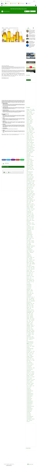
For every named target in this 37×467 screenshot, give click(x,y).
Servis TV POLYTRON (29, 244)
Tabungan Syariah (30, 152)
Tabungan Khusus (31, 206)
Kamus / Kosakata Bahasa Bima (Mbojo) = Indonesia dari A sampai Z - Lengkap (32, 39)
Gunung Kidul (32, 266)
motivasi (30, 229)
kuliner (27, 170)
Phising (32, 336)
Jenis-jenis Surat (28, 322)
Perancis (27, 193)
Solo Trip (33, 351)
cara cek (30, 224)
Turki (31, 281)
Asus (27, 215)
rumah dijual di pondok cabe (29, 198)
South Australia (28, 221)
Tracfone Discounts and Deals (30, 174)
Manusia (31, 270)
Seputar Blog (30, 193)
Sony (30, 276)
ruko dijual (28, 252)
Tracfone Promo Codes (32, 147)
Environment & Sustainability (30, 146)
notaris (33, 229)
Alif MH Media (7, 163)
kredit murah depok (29, 379)
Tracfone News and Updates (29, 179)
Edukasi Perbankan (32, 142)
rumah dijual (32, 128)
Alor (29, 298)
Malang (27, 330)
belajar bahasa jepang (29, 284)
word (33, 257)
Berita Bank (28, 151)
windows (32, 133)
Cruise (33, 238)
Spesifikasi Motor (28, 247)
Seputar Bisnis (28, 347)
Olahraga (32, 192)
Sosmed (33, 276)
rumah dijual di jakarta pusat (29, 402)
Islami (30, 109)
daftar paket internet (29, 370)
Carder (32, 307)
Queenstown (30, 339)
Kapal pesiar (28, 270)
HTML (29, 267)
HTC (27, 267)
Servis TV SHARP (28, 351)
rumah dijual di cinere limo (29, 398)
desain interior (28, 175)
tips (29, 114)
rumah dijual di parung (29, 407)
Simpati (31, 138)
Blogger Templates (28, 304)
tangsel (27, 420)
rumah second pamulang (29, 417)
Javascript (28, 132)
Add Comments (33, 11)
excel (31, 289)
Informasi (30, 321)
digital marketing (28, 289)
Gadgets (32, 313)
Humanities (28, 137)
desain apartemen (28, 371)
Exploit (27, 313)
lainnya (34, 379)
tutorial (32, 119)
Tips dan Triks (28, 169)
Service (31, 275)
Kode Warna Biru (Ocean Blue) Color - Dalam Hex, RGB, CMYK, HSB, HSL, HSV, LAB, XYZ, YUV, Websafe (32, 46)
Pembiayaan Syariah (29, 336)
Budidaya (33, 262)
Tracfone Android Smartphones (30, 178)
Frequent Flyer (28, 216)
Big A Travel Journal (31, 261)
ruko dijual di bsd (31, 252)
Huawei (33, 267)
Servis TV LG (28, 276)
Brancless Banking (28, 165)
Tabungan (32, 114)
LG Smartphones (28, 326)
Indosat (27, 321)
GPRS (29, 313)
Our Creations (28, 161)
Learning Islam (28, 110)
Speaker (31, 352)
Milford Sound (28, 271)
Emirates (30, 202)
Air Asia (29, 188)
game (33, 169)
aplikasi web (31, 132)
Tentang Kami (28, 207)
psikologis (31, 384)
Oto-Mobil (30, 243)
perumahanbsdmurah (29, 230)
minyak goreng (28, 380)
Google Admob (31, 316)
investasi (28, 229)
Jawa (32, 321)
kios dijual (28, 293)
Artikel (33, 299)
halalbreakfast (28, 290)
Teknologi (28, 114)
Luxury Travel (28, 184)
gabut (27, 374)
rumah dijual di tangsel (29, 411)
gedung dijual (32, 374)
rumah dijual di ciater (29, 397)
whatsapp (31, 257)
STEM (27, 129)
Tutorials (27, 115)
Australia (28, 201)
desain (27, 197)
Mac (31, 327)
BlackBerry (28, 262)
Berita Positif (28, 109)
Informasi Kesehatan (33, 110)
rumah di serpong (28, 388)
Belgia (32, 201)
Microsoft (33, 330)
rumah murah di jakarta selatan (30, 416)
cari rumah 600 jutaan (29, 248)
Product (34, 132)
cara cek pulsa (28, 225)
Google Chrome (31, 317)
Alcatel (27, 298)
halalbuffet (32, 290)
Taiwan (27, 280)
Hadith (31, 267)
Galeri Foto (30, 239)
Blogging (29, 215)
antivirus (30, 361)
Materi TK (30, 330)
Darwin (27, 202)
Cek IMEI (27, 308)
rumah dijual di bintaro (29, 183)
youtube (33, 183)
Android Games (32, 298)
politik (29, 384)
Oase (33, 271)
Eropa (27, 152)
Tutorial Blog (31, 207)
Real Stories (28, 138)
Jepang (32, 322)
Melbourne (31, 184)
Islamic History (32, 216)
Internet (31, 137)
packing (30, 293)
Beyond (27, 261)
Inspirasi (30, 115)
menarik (33, 197)
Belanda (30, 201)
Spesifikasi (28, 206)
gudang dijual (28, 375)
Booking (32, 304)
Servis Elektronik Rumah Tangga (30, 348)
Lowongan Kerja (28, 327)
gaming (29, 374)
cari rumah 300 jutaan (29, 285)
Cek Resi (30, 308)
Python (27, 339)
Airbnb (32, 188)
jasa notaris (31, 375)
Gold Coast (28, 316)
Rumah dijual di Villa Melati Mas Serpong (30, 343)
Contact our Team (30, 464)
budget (32, 247)
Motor (33, 137)
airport (27, 361)
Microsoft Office (28, 331)
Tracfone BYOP (28, 281)
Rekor (27, 340)
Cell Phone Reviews (29, 155)
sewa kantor (28, 257)
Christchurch (32, 215)
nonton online (32, 380)
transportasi (28, 142)
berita (27, 128)
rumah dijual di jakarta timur (29, 403)
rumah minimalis (28, 412)
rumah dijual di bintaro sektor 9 (30, 394)
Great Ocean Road (28, 266)
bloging (27, 224)
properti (29, 128)
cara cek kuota (33, 224)
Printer (34, 184)
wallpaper (32, 175)
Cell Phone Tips (31, 151)
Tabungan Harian (28, 124)
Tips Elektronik (31, 356)
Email (27, 239)
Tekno (33, 280)
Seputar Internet (28, 156)
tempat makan (30, 420)
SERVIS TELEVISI (28, 275)
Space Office (28, 352)
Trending (33, 109)
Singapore (28, 133)
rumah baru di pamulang (29, 294)
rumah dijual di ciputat (29, 211)
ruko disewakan (28, 253)
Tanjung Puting (30, 280)
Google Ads (28, 317)
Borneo (30, 262)
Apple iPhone (30, 299)
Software (34, 193)
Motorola (31, 271)
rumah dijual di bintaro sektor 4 (30, 393)
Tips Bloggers (28, 356)
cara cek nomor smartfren (29, 365)
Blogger (27, 238)
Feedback (10, 172)
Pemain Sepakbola (28, 335)
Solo (31, 351)
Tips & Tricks (32, 156)
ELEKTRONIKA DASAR (29, 312)
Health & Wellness (28, 119)
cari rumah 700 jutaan (29, 366)
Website (31, 169)
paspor (32, 293)
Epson (32, 312)
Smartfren (33, 220)
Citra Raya (30, 238)
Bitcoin (31, 303)
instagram (30, 197)
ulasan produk (28, 421)
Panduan (31, 161)
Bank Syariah (28, 160)
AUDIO (27, 188)
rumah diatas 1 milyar (29, 389)
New (27, 243)
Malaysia (32, 165)
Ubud (33, 281)
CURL (30, 307)
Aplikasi (27, 299)
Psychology (30, 129)
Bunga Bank (28, 307)
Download (28, 192)
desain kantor (32, 371)
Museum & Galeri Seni (29, 220)
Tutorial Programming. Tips (29, 357)
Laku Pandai (32, 326)
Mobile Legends (32, 331)
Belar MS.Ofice (28, 303)
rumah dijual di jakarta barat (29, 234)
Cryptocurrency (32, 160)
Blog (33, 303)
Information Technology (29, 123)
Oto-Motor (28, 147)
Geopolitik (33, 129)
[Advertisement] (18, 20)
